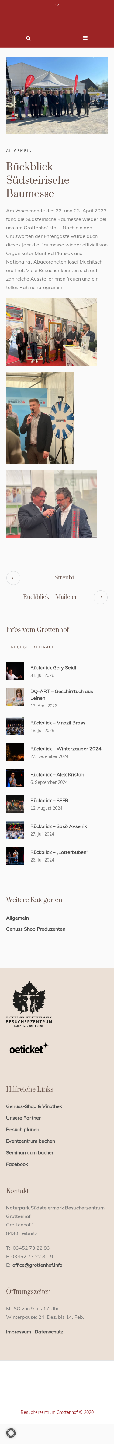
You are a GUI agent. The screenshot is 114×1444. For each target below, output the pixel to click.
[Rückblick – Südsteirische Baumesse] (57, 95)
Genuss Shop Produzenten (35, 929)
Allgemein (19, 150)
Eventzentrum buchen (30, 1141)
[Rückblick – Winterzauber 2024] (15, 752)
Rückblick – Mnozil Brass (57, 723)
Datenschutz (49, 1332)
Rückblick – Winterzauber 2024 (66, 748)
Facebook (17, 1164)
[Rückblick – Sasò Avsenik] (15, 829)
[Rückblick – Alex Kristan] (15, 777)
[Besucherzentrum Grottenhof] (57, 1393)
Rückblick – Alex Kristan (57, 774)
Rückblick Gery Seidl (53, 667)
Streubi (64, 578)
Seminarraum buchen (30, 1152)
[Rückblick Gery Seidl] (15, 670)
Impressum (18, 1332)
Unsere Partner (23, 1118)
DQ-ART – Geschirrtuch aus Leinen (61, 694)
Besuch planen (22, 1129)
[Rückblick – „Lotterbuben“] (15, 855)
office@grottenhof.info (37, 1265)
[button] (11, 1433)
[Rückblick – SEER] (15, 803)
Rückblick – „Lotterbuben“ (59, 852)
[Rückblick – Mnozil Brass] (15, 726)
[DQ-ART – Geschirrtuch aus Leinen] (15, 696)
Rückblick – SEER (49, 800)
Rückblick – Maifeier (50, 597)
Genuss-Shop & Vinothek (34, 1106)
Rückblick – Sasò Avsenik (58, 826)
